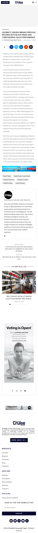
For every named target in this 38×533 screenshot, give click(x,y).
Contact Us (5, 488)
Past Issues (5, 459)
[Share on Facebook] (11, 47)
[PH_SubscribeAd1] (19, 167)
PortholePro (5, 466)
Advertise (5, 475)
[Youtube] (23, 521)
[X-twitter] (27, 521)
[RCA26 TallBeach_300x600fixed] (19, 324)
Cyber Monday (20, 183)
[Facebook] (11, 521)
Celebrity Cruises (22, 179)
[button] (3, 288)
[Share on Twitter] (16, 47)
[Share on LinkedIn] (21, 47)
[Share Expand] (31, 47)
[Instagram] (19, 521)
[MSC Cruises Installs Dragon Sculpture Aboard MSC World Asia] (19, 282)
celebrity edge (7, 183)
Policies (6, 493)
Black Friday (7, 176)
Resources (5, 485)
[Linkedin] (15, 521)
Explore (6, 471)
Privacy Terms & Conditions (10, 497)
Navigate (6, 448)
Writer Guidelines (7, 482)
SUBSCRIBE (5, 2)
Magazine (5, 456)
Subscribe (5, 452)
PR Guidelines (6, 478)
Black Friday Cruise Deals (22, 176)
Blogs (3, 462)
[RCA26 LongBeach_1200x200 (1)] (18, 406)
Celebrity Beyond (8, 179)
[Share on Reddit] (26, 47)
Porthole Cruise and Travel (12, 40)
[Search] (36, 2)
